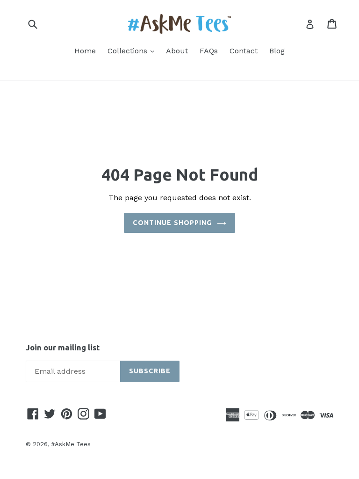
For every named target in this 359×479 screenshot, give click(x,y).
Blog (277, 50)
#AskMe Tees (71, 444)
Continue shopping (172, 222)
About (177, 50)
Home (85, 50)
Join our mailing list (63, 347)
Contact (244, 50)
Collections (133, 50)
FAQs (209, 50)
